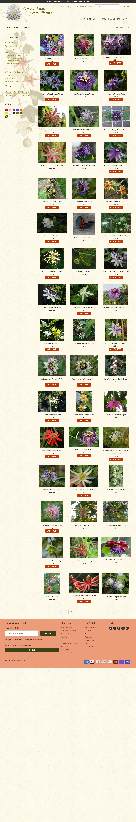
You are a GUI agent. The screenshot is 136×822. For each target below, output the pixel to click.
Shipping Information (93, 640)
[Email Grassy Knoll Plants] (127, 628)
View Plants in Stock (68, 631)
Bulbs (63, 640)
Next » (73, 612)
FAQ (118, 19)
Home (82, 19)
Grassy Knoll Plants (18, 661)
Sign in (90, 7)
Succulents (65, 646)
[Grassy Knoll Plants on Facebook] (114, 628)
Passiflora (12, 27)
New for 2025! (66, 634)
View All (27, 27)
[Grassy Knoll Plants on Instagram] (123, 628)
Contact (126, 19)
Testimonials (89, 634)
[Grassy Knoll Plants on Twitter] (110, 628)
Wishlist (83, 7)
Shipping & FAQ (66, 7)
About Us (88, 637)
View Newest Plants (68, 653)
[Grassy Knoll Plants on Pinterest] (118, 628)
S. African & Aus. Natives (69, 643)
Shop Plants (92, 19)
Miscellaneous (66, 650)
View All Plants (66, 627)
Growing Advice (108, 19)
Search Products (91, 627)
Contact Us (89, 646)
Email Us (75, 7)
